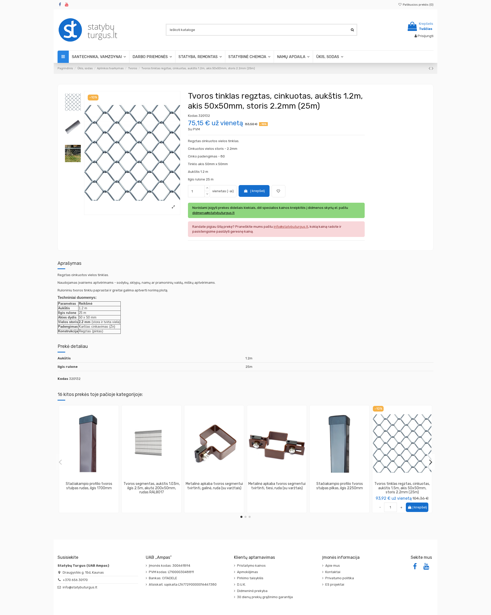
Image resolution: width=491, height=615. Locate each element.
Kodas (193, 116)
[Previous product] (430, 68)
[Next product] (432, 68)
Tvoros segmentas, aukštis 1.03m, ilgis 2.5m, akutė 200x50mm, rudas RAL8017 (152, 488)
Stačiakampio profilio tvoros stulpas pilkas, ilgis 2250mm (339, 486)
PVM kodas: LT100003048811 (171, 572)
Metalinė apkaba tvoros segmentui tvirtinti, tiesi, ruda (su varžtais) (277, 486)
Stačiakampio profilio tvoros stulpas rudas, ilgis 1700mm (89, 486)
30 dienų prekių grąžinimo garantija (265, 597)
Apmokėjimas (247, 572)
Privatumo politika (339, 578)
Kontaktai (332, 572)
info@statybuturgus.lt (80, 587)
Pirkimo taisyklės (250, 578)
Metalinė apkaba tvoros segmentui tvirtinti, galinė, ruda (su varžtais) (214, 486)
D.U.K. (241, 584)
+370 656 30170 (75, 580)
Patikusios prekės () (417, 4)
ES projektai (334, 584)
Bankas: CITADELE (163, 578)
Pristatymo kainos (251, 565)
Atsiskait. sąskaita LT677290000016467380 (183, 584)
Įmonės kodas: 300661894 (169, 565)
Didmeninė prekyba (252, 591)
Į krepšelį (257, 191)
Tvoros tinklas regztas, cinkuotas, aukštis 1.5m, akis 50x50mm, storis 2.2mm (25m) (402, 488)
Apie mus (332, 565)
